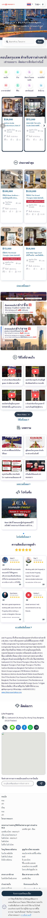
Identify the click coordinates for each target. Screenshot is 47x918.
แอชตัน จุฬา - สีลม (28, 829)
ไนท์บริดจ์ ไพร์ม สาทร (9, 878)
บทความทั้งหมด (23, 484)
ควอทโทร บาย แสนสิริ (29, 866)
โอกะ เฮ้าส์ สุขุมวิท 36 (29, 869)
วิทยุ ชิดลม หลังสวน (9, 849)
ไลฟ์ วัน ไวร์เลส (7, 856)
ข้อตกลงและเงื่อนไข (31, 884)
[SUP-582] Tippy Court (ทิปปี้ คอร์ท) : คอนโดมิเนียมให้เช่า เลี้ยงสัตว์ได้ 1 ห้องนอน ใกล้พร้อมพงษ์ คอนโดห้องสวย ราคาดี (35, 254)
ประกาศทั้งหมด (23, 286)
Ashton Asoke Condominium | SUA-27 (12, 124)
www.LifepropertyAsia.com (12, 692)
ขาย (3, 800)
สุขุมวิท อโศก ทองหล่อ (30, 849)
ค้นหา (40, 41)
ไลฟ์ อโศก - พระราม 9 (9, 838)
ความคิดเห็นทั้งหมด (22, 627)
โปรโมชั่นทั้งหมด (22, 537)
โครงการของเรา (7, 818)
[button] (43, 24)
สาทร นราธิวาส (8, 874)
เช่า (3, 803)
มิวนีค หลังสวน (7, 860)
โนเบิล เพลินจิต (7, 853)
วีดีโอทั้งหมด (22, 419)
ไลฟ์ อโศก (5, 841)
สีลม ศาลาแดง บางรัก (30, 874)
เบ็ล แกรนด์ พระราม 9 (9, 835)
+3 (36, 727)
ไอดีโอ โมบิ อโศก (8, 844)
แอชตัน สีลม (26, 878)
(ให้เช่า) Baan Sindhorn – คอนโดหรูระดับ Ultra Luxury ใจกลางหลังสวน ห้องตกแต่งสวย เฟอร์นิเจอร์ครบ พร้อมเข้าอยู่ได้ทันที (12, 196)
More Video (22, 414)
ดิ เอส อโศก (26, 860)
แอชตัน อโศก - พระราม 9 (10, 831)
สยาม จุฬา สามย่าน (29, 825)
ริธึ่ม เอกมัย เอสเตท (29, 863)
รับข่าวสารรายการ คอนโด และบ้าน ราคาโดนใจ (20, 778)
